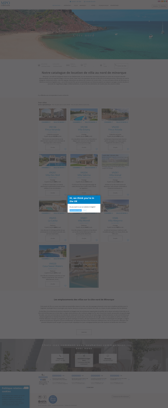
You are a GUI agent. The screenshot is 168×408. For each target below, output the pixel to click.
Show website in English (75, 210)
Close (84, 210)
